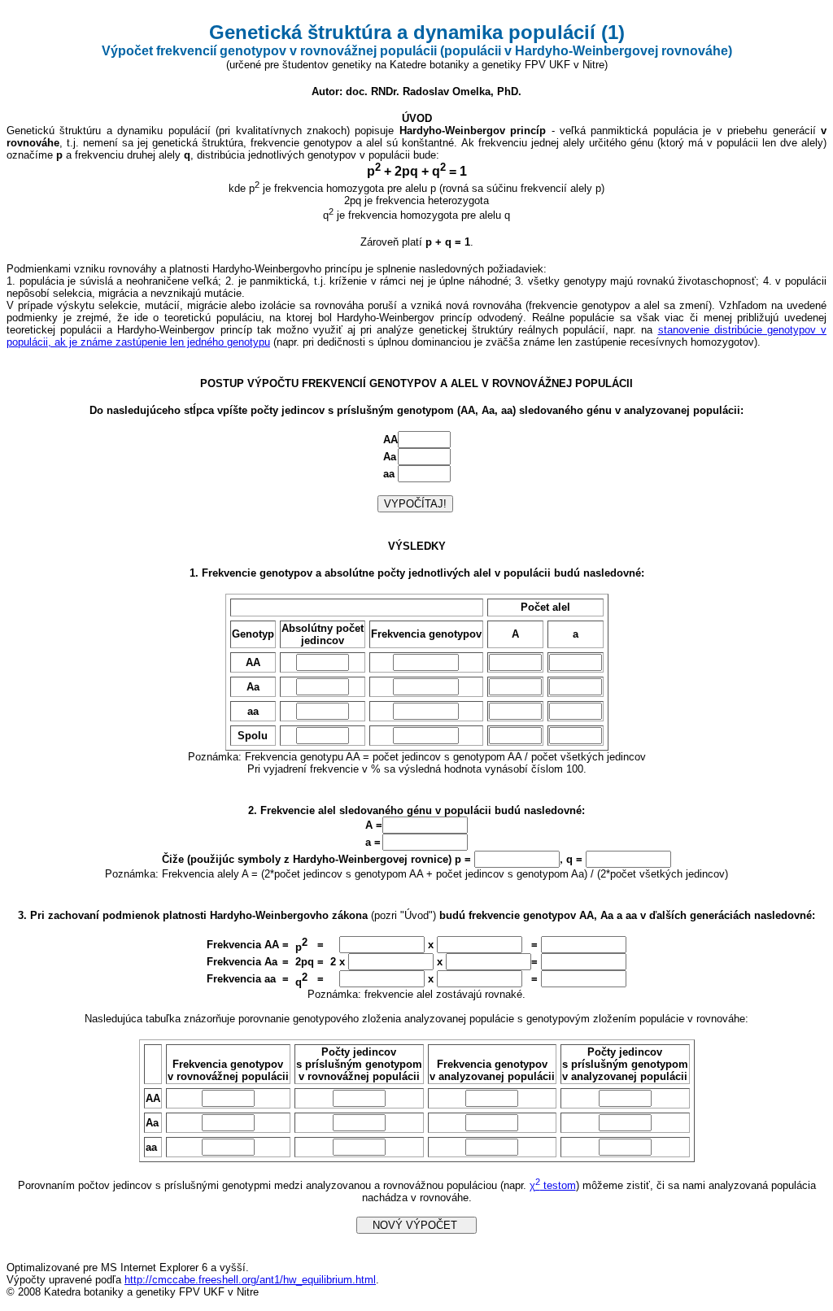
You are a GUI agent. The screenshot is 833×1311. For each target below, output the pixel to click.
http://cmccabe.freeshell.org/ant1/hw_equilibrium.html (250, 1280)
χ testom (553, 1185)
